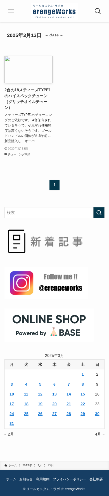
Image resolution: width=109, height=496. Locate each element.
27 (54, 413)
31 (12, 423)
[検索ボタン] (98, 11)
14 (69, 394)
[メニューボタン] (11, 11)
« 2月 (9, 434)
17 (12, 404)
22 (82, 404)
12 (40, 394)
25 (26, 413)
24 (12, 413)
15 (82, 394)
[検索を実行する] (99, 212)
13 (54, 394)
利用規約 (42, 479)
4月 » (100, 434)
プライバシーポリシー (69, 479)
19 (40, 404)
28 (69, 413)
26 (40, 413)
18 (26, 404)
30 (97, 413)
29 (82, 413)
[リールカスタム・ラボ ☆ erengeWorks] (54, 11)
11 (26, 394)
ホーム (11, 479)
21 (69, 404)
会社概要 (96, 479)
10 (12, 394)
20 (54, 404)
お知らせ (26, 479)
